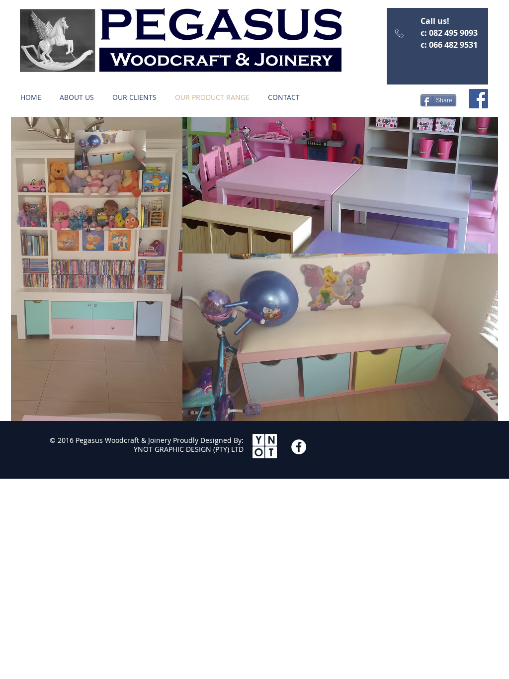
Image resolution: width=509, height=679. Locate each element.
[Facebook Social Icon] (478, 98)
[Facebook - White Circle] (298, 446)
